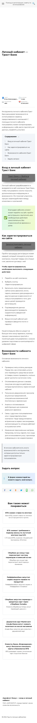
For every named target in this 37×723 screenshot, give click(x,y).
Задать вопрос (13, 159)
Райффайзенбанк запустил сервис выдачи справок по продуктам (18, 579)
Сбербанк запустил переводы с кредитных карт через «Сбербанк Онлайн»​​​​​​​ (18, 602)
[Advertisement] (18, 29)
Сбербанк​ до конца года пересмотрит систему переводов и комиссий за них (18, 555)
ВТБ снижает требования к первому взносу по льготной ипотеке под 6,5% (18, 533)
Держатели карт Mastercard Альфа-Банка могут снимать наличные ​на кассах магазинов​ (18, 624)
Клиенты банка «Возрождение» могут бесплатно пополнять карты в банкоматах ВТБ (18, 646)
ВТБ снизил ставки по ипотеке (18, 513)
